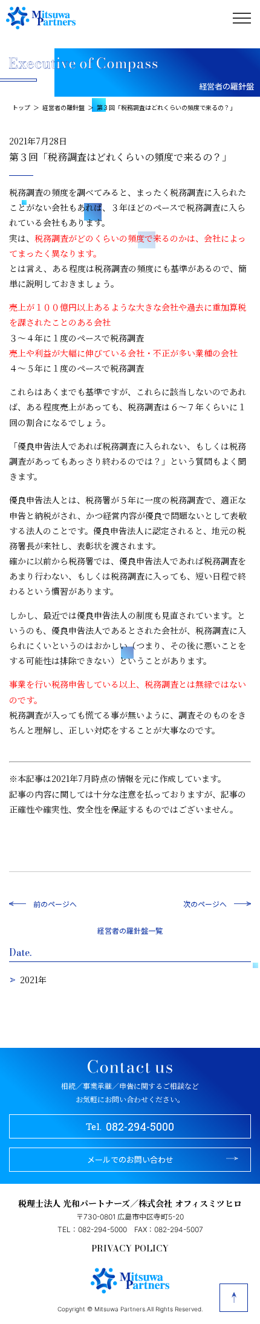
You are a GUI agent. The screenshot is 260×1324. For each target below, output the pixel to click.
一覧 (155, 930)
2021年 (33, 980)
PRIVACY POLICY (130, 1248)
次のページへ (205, 904)
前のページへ (55, 904)
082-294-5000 (130, 1126)
